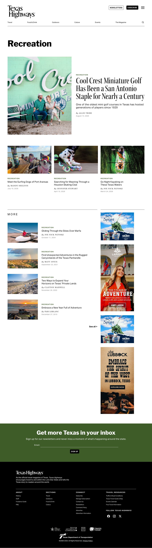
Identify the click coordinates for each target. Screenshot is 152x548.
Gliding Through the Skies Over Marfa (61, 230)
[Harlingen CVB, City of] (117, 239)
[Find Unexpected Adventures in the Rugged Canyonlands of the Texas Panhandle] (23, 258)
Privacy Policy (88, 541)
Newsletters (116, 8)
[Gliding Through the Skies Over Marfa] (23, 233)
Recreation (82, 75)
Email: (37, 445)
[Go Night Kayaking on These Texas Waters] (122, 160)
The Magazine (121, 22)
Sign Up (74, 451)
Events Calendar (111, 502)
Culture (77, 22)
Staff (17, 499)
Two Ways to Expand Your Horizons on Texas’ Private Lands (59, 282)
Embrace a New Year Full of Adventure (62, 307)
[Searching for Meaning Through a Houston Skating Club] (76, 160)
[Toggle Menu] (142, 7)
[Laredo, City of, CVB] (117, 310)
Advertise (79, 510)
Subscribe (132, 7)
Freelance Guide (21, 502)
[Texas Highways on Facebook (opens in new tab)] (108, 516)
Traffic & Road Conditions (114, 496)
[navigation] (142, 7)
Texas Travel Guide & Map (114, 499)
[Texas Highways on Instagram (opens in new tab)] (114, 516)
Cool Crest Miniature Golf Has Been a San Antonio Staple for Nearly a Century (110, 88)
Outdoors (55, 22)
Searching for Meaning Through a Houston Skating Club (71, 183)
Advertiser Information (83, 513)
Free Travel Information (113, 505)
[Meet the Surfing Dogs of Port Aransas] (29, 160)
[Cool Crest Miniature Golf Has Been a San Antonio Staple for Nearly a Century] (40, 96)
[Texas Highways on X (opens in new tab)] (120, 516)
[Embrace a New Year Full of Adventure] (23, 310)
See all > (93, 326)
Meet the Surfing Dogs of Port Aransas (28, 181)
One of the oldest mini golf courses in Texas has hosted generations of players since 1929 (110, 106)
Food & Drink (32, 22)
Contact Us (79, 502)
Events (97, 22)
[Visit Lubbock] (117, 413)
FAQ (17, 505)
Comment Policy (81, 507)
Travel (10, 22)
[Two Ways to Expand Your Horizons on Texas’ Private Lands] (23, 284)
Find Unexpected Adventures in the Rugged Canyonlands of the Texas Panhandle (64, 256)
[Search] (142, 22)
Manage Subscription (83, 499)
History (18, 496)
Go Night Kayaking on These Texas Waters (112, 183)
